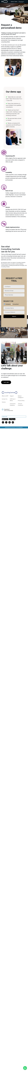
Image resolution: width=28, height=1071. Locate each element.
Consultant (16, 304)
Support (12, 396)
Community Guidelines (12, 404)
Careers (4, 402)
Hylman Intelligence (20, 396)
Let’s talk (6, 382)
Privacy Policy (21, 400)
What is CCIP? (5, 396)
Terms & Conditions (20, 404)
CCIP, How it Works (12, 399)
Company (7, 304)
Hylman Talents (14, 1)
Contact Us (4, 399)
